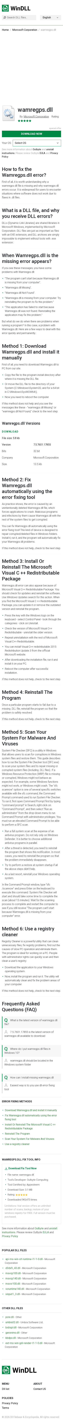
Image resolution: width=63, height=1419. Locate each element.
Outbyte (37, 149)
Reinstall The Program (17, 1133)
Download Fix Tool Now (22, 1168)
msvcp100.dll (13, 1273)
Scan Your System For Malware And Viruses (29, 1138)
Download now (31, 133)
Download (10, 431)
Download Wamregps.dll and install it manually (31, 1110)
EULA (42, 153)
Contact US (39, 1389)
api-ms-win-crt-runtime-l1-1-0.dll (24, 1259)
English (47, 17)
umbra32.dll (12, 1322)
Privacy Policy (10, 1236)
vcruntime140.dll (14, 1288)
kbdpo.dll (10, 1337)
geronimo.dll (12, 1332)
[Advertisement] (31, 70)
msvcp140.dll (13, 1278)
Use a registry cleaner (17, 1144)
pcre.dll (9, 1317)
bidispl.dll (10, 1327)
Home (5, 29)
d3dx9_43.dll (12, 1268)
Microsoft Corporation (24, 29)
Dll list (5, 1389)
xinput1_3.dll (12, 1294)
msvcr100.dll (12, 1283)
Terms (5, 1407)
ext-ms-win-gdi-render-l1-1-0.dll (23, 1343)
